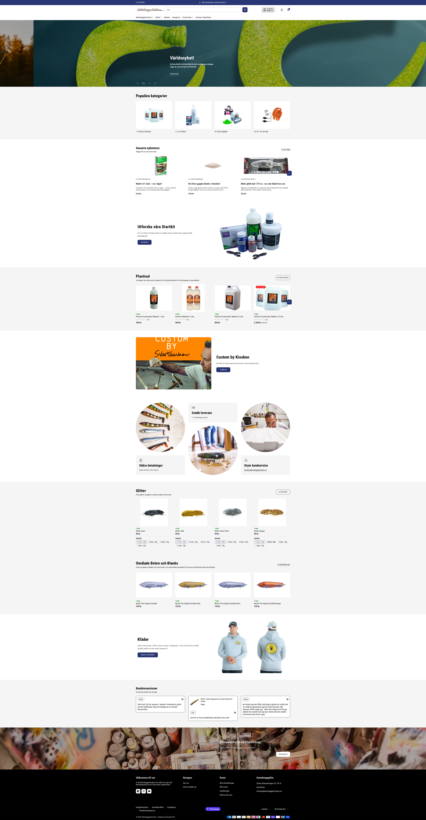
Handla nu (144, 242)
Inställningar (224, 791)
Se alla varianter (283, 277)
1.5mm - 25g (141, 546)
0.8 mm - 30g (205, 542)
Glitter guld (179, 531)
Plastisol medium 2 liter (184, 316)
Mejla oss (270, 11)
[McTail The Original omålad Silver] (233, 585)
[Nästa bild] (148, 83)
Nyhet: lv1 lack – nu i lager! (149, 183)
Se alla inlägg (285, 149)
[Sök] (245, 9)
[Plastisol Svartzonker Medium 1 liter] (154, 298)
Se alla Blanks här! (284, 565)
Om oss (186, 783)
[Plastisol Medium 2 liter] (193, 298)
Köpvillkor (141, 2)
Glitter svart (140, 531)
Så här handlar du (189, 787)
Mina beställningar (227, 783)
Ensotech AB (170, 817)
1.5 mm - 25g (181, 546)
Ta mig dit (223, 370)
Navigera (187, 777)
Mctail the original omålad (146, 603)
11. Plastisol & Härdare (143, 132)
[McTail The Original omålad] (154, 585)
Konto (223, 777)
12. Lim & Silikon (180, 132)
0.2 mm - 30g (181, 542)
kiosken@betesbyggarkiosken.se (255, 470)
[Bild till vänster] (136, 173)
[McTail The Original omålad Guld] (193, 585)
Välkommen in (82, 74)
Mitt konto (224, 787)
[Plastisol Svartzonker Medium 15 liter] (272, 298)
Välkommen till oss (145, 777)
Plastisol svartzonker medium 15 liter (268, 316)
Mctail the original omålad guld (187, 603)
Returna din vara (226, 795)
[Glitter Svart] (154, 512)
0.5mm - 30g (153, 542)
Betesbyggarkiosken (149, 817)
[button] (288, 9)
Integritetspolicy (142, 807)
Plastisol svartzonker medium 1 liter (150, 316)
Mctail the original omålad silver (227, 603)
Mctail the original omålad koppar (267, 603)
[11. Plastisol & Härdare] (154, 115)
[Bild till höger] (289, 173)
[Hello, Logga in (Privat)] (281, 9)
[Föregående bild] (138, 83)
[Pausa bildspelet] (153, 83)
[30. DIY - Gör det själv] (272, 115)
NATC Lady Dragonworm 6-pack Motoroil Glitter (216, 700)
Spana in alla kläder (147, 655)
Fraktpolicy (171, 807)
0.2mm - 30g (141, 542)
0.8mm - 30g (165, 542)
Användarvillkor (158, 807)
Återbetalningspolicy (147, 810)
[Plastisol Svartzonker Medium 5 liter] (233, 298)
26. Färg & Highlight (221, 132)
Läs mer (138, 193)
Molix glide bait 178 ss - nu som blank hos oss (263, 183)
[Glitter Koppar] (272, 512)
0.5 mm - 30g (193, 542)
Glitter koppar (259, 531)
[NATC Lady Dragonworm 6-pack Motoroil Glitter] (194, 702)
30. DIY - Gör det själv (261, 132)
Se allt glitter (283, 492)
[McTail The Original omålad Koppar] (272, 585)
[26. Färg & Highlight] (233, 115)
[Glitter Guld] (193, 512)
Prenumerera (283, 754)
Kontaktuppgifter (265, 777)
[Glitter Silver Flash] (233, 512)
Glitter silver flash (222, 531)
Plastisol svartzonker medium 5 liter (229, 316)
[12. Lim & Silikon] (193, 115)
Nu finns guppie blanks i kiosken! (204, 183)
